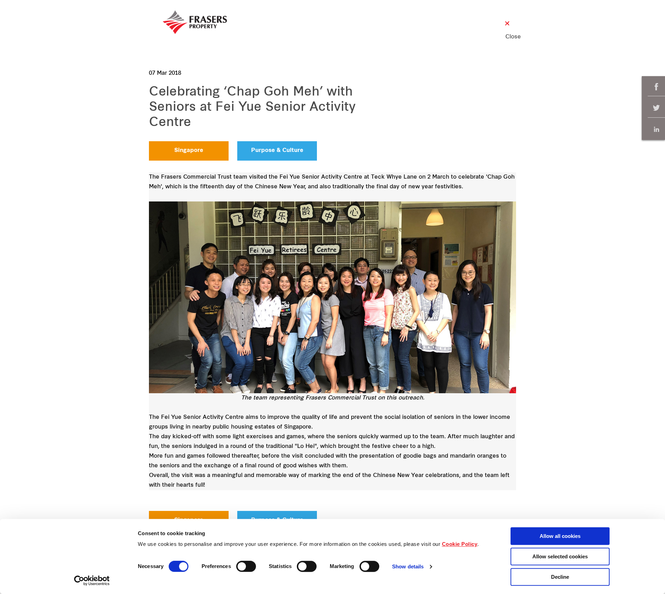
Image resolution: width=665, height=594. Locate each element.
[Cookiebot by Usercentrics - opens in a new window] (92, 580)
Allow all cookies (560, 536)
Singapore (188, 150)
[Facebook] (656, 86)
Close (507, 37)
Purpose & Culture (277, 150)
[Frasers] (195, 22)
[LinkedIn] (656, 129)
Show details (408, 567)
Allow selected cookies (560, 556)
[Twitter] (656, 108)
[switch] (246, 566)
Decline (560, 577)
